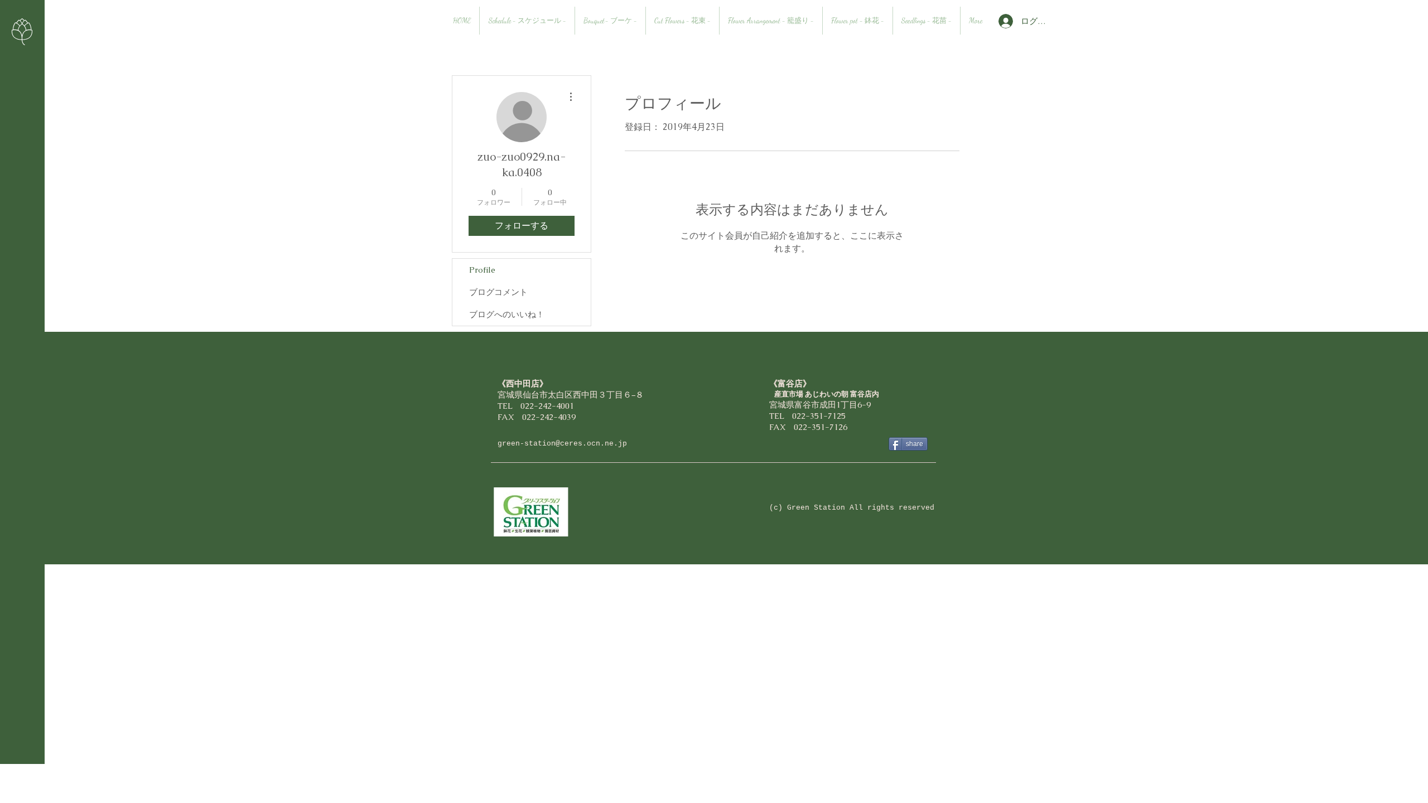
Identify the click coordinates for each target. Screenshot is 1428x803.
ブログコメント (498, 292)
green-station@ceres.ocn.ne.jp (562, 443)
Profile (482, 269)
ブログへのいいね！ (506, 314)
